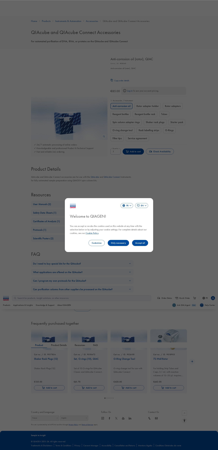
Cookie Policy (92, 233)
